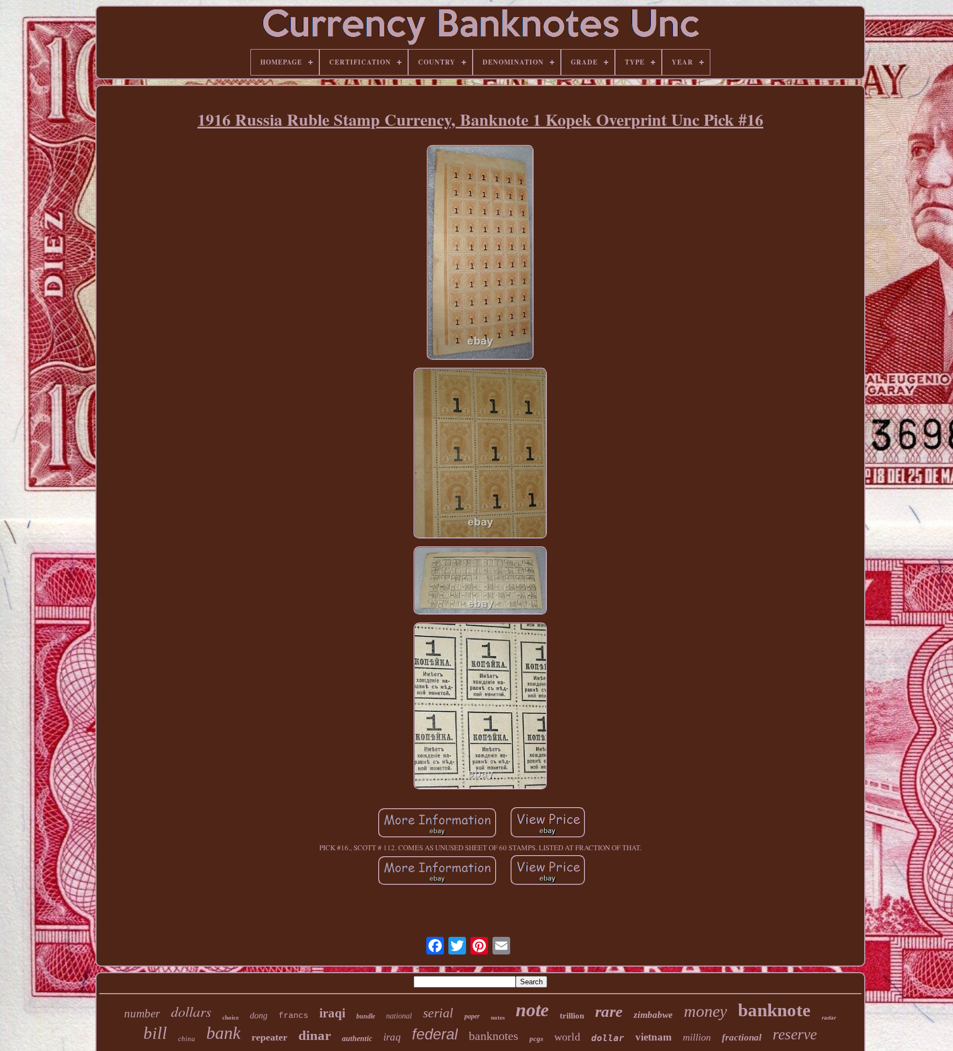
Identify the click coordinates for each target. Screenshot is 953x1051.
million (697, 1037)
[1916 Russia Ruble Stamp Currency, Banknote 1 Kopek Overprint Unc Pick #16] (480, 253)
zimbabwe (653, 1015)
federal (435, 1034)
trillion (572, 1015)
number (142, 1013)
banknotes (493, 1036)
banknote (774, 1010)
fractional (742, 1037)
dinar (314, 1035)
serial (438, 1013)
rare (609, 1011)
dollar (607, 1038)
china (186, 1038)
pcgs (536, 1038)
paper (472, 1016)
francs (293, 1016)
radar (829, 1018)
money (705, 1011)
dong (258, 1015)
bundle (365, 1016)
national (399, 1016)
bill (155, 1033)
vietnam (653, 1037)
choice (230, 1017)
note (532, 1010)
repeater (269, 1037)
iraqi (332, 1013)
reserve (795, 1034)
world (567, 1037)
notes (498, 1017)
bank (223, 1033)
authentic (357, 1038)
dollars (191, 1011)
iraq (392, 1037)
